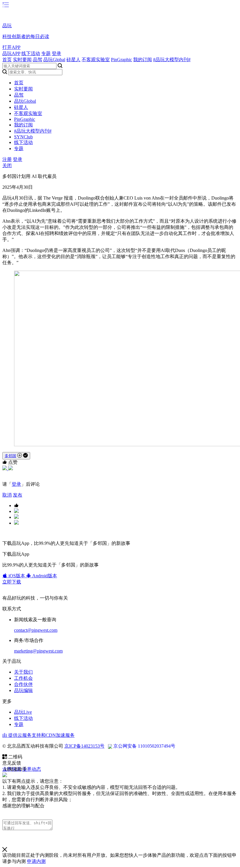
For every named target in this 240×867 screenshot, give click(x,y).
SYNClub (23, 136)
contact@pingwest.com (35, 630)
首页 (7, 59)
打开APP (11, 47)
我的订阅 (142, 59)
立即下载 (11, 581)
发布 (17, 494)
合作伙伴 (23, 684)
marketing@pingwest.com (38, 650)
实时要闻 (22, 59)
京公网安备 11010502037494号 (144, 746)
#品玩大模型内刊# (172, 59)
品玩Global (54, 59)
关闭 (7, 165)
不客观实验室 (96, 59)
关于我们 (23, 671)
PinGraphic (121, 59)
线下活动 (30, 53)
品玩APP (11, 53)
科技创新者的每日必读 (25, 36)
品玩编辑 (23, 690)
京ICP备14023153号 (84, 746)
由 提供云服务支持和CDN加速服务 (38, 735)
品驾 (37, 59)
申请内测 (36, 861)
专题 (46, 53)
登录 (56, 53)
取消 (7, 494)
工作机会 (23, 678)
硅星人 (73, 59)
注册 (7, 159)
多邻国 (10, 456)
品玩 (7, 25)
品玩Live (23, 712)
